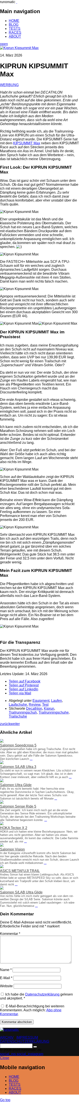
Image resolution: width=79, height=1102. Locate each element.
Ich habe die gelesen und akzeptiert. (36, 996)
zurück (5, 724)
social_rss (8, 1054)
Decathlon (34, 708)
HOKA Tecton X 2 (13, 828)
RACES (15, 32)
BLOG (13, 25)
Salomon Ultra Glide (16, 785)
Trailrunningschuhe (54, 712)
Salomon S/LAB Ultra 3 (18, 767)
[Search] (35, 1046)
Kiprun (49, 708)
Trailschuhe (18, 716)
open (4, 44)
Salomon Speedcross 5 (18, 745)
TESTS (14, 28)
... (31, 759)
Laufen (56, 700)
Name (6, 970)
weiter (15, 724)
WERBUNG (9, 85)
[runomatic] (16, 2)
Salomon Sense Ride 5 (18, 806)
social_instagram (30, 1054)
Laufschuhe (18, 704)
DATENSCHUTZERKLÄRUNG (24, 1041)
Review (34, 704)
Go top (5, 1100)
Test (45, 704)
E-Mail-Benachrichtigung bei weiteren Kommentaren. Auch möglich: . (32, 1010)
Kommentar (10, 934)
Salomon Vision (12, 849)
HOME (14, 21)
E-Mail (6, 978)
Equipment (40, 700)
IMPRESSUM (27, 1037)
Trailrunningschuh (23, 712)
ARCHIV (7, 1037)
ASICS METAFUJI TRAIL (20, 871)
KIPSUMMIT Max (26, 143)
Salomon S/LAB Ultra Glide (21, 892)
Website (6, 986)
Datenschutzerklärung (42, 994)
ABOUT (15, 36)
